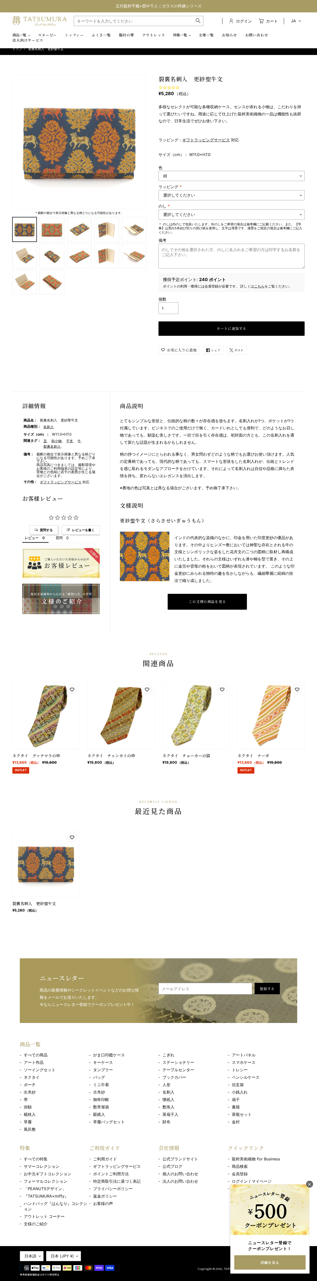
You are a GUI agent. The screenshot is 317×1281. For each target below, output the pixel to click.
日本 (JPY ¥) (62, 1256)
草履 (28, 1121)
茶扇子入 (170, 1114)
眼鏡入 (99, 1114)
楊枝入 (30, 1114)
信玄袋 (238, 1084)
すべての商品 (36, 1054)
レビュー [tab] (32, 538)
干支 (69, 441)
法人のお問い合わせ (180, 1181)
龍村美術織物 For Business (256, 1158)
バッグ (99, 1077)
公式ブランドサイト (180, 1158)
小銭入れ (240, 1092)
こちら (259, 286)
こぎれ (168, 1054)
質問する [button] (46, 530)
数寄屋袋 (101, 1106)
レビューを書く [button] (83, 530)
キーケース (103, 1062)
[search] (138, 21)
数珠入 (168, 1106)
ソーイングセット (39, 1069)
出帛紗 (30, 1092)
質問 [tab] (59, 538)
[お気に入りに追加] (72, 689)
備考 (162, 240)
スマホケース (244, 1062)
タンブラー (103, 1069)
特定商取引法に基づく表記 (117, 1181)
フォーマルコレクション (45, 1181)
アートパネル (244, 1054)
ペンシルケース (246, 1077)
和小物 (56, 441)
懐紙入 (168, 1099)
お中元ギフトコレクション (47, 1173)
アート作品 (34, 1062)
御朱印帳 (101, 1099)
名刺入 (48, 427)
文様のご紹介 (36, 1223)
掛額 (28, 1106)
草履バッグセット (109, 1121)
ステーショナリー (178, 1062)
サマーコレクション (41, 1166)
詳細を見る (270, 1262)
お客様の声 (103, 1203)
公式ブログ (172, 1166)
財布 (166, 1121)
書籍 (236, 1106)
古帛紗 (99, 1092)
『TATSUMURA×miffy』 (46, 1196)
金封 (236, 1121)
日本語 (30, 1256)
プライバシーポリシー (113, 1188)
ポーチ (30, 1084)
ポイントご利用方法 (111, 1173)
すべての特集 (36, 1158)
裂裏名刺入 (52, 446)
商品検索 (240, 1166)
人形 (166, 1084)
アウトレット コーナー (44, 1216)
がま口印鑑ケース (109, 1054)
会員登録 (240, 1173)
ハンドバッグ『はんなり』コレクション (55, 1206)
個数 (162, 299)
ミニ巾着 (101, 1084)
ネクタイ (32, 1077)
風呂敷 (30, 1129)
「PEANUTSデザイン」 (45, 1188)
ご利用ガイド (105, 1158)
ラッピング (170, 187)
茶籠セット (242, 1114)
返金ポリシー (105, 1196)
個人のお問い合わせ (180, 1173)
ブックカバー (174, 1077)
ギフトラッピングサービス (206, 139)
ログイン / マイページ (251, 1181)
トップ (17, 49)
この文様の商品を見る (207, 601)
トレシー (240, 1069)
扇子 (236, 1099)
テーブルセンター (178, 1069)
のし (164, 206)
